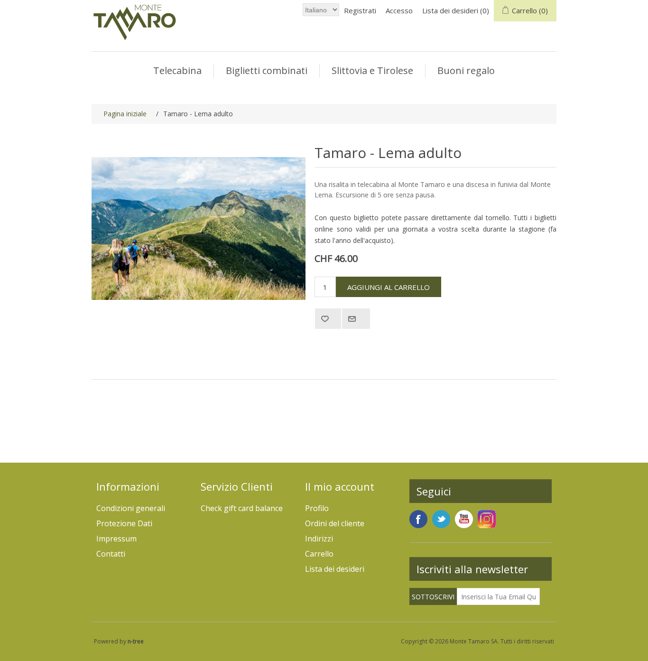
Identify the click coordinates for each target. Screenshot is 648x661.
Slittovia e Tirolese (372, 70)
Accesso (399, 10)
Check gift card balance (242, 508)
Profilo (317, 508)
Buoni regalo (466, 70)
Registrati (360, 10)
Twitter (441, 519)
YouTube (464, 519)
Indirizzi (319, 538)
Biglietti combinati (266, 70)
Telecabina (177, 70)
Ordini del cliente (334, 523)
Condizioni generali (130, 508)
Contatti (110, 554)
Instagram (487, 519)
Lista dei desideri (334, 569)
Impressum (116, 538)
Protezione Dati (124, 523)
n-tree (136, 641)
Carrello (319, 554)
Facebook (418, 519)
